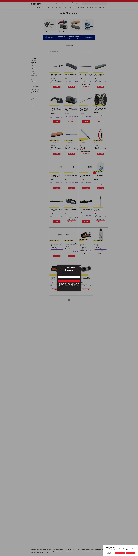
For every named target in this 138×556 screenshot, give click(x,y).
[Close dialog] (80, 266)
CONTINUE (69, 281)
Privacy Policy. (126, 549)
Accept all (120, 552)
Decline (130, 552)
